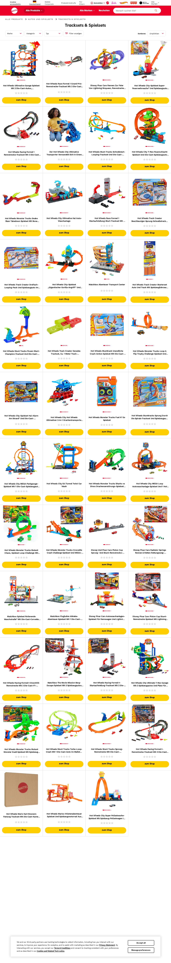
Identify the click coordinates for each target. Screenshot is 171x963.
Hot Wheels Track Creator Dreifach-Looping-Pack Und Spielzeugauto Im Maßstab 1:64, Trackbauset (21, 286)
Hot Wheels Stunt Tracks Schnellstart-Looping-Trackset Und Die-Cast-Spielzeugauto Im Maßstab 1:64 (107, 153)
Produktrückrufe (68, 3)
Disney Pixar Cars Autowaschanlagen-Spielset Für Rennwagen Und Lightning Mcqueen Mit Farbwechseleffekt (107, 618)
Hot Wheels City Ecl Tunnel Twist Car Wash (64, 485)
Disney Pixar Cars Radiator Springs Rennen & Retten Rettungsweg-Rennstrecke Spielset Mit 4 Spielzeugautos (149, 551)
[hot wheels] (123, 2)
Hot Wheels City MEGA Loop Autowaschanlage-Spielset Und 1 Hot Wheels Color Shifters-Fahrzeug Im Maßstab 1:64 (149, 485)
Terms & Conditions (62, 948)
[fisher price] (133, 2)
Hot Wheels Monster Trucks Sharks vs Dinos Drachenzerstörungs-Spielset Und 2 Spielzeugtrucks (107, 485)
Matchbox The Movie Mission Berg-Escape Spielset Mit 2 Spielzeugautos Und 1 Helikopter (64, 684)
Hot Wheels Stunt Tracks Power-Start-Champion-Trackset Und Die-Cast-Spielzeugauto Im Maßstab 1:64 (21, 352)
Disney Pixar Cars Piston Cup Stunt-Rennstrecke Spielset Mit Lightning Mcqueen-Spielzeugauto (150, 618)
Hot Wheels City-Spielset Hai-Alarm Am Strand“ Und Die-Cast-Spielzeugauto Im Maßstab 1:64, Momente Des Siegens (21, 417)
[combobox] (137, 10)
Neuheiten (104, 11)
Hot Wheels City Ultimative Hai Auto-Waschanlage (64, 219)
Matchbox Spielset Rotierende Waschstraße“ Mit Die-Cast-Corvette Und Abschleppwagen (21, 618)
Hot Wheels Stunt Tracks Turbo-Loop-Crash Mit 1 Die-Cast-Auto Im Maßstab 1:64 (64, 750)
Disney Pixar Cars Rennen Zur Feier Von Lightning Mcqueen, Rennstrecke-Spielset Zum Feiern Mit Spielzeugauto (107, 87)
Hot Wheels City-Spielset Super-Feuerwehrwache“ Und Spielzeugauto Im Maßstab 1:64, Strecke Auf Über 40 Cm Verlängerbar (149, 87)
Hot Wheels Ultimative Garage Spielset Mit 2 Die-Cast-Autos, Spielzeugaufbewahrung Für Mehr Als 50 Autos (21, 87)
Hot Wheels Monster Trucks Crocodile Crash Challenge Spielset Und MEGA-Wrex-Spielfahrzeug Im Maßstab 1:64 (64, 551)
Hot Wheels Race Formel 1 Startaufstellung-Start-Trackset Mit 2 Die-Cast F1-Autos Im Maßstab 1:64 (106, 220)
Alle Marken (86, 11)
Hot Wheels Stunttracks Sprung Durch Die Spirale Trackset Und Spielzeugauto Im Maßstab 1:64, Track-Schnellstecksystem (149, 417)
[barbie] (114, 2)
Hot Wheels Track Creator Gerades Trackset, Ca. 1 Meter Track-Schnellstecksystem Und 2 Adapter (64, 352)
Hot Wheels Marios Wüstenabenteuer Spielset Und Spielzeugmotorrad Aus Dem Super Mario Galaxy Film (64, 815)
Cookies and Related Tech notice (50, 951)
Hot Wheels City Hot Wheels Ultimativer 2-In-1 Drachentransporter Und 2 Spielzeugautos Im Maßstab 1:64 (64, 419)
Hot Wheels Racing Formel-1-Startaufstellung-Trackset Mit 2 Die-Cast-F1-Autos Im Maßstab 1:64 (107, 684)
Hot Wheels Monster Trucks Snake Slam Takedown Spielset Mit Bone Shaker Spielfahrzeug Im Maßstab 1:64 (21, 220)
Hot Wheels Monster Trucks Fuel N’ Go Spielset (107, 418)
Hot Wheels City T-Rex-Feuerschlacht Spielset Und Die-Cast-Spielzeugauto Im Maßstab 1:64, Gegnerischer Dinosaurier (149, 153)
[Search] (155, 10)
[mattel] (108, 2)
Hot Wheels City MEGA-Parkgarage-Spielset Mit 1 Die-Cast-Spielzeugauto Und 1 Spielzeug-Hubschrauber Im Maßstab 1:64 (21, 485)
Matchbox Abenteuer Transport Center (107, 284)
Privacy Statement (107, 945)
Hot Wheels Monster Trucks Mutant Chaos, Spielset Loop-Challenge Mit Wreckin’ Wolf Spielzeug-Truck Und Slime (21, 551)
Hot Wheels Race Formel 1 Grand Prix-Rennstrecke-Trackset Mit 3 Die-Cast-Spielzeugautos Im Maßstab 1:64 (64, 85)
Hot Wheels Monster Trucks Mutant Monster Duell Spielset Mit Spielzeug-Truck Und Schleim (21, 751)
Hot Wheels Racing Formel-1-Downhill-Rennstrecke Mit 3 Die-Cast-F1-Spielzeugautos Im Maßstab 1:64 (21, 684)
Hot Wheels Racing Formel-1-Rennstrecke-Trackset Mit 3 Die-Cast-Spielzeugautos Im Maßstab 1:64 (150, 750)
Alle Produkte (33, 11)
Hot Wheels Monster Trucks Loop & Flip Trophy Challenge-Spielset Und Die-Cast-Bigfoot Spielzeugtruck (149, 352)
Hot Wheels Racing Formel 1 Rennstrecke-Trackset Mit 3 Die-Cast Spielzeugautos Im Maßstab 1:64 (21, 153)
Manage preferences (140, 950)
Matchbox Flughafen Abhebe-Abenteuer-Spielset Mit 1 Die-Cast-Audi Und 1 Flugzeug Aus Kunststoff (64, 618)
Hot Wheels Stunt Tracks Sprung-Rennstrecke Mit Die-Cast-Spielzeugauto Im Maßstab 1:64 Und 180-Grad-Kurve (107, 750)
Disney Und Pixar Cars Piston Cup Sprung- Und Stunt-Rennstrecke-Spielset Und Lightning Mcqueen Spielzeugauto (107, 551)
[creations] (144, 2)
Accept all (141, 943)
